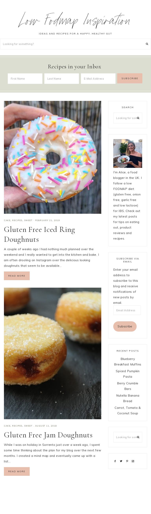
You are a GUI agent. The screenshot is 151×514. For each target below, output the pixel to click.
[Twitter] (121, 461)
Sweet (28, 220)
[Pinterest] (127, 461)
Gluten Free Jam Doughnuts (48, 435)
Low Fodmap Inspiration (76, 22)
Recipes (17, 220)
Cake (7, 220)
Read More (16, 275)
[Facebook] (115, 461)
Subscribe (125, 326)
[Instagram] (133, 461)
